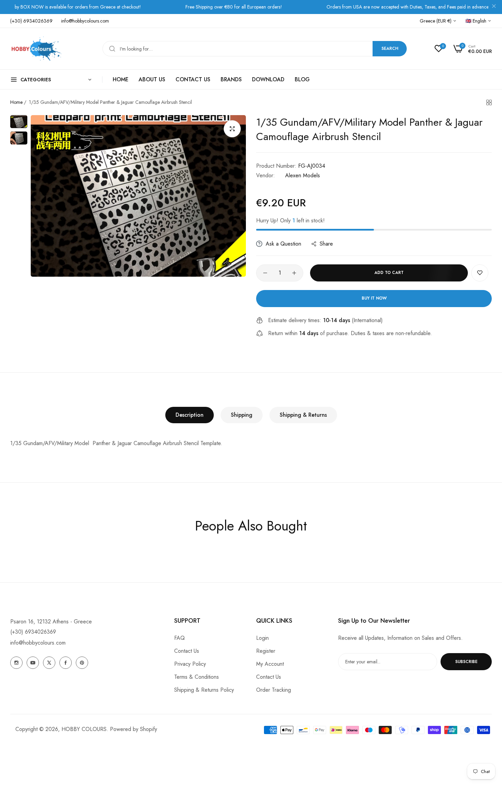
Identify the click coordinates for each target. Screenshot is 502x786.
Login (262, 638)
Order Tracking (273, 690)
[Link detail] (16, 663)
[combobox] (254, 48)
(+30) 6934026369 (33, 632)
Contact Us (186, 651)
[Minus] (265, 273)
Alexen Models (302, 175)
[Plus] (294, 273)
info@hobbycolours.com (38, 643)
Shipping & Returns (303, 415)
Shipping (241, 415)
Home (16, 102)
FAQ (179, 638)
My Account (270, 664)
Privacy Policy (190, 664)
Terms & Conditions (196, 677)
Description (190, 415)
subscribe (466, 662)
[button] (479, 272)
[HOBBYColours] (35, 49)
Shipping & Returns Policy (204, 690)
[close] (494, 7)
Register (265, 651)
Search (389, 48)
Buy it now (374, 298)
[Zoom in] (232, 128)
